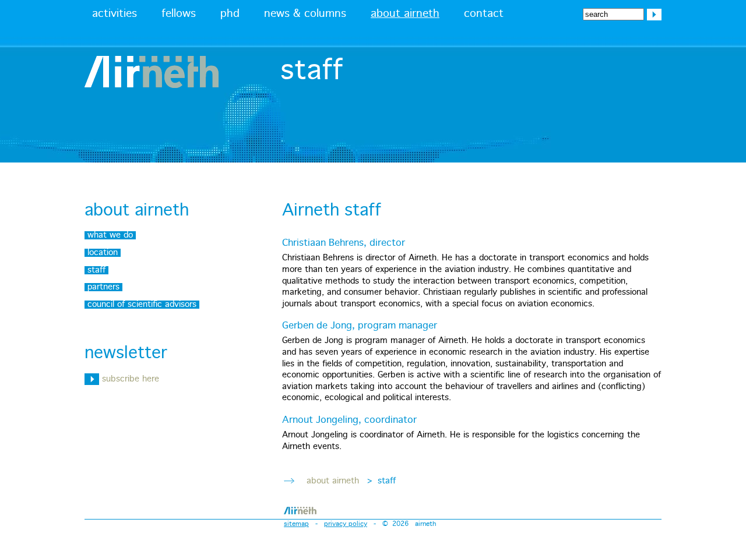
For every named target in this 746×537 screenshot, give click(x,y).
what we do (110, 235)
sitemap (296, 524)
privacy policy (345, 524)
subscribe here (129, 379)
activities (114, 14)
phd (230, 14)
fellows (178, 14)
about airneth (405, 14)
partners (103, 287)
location (102, 253)
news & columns (305, 14)
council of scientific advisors (141, 305)
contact (484, 14)
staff (96, 270)
